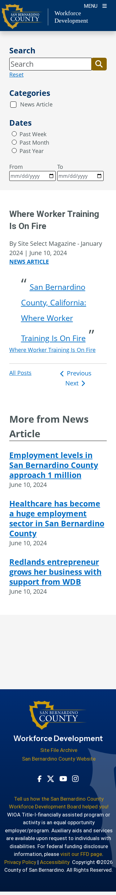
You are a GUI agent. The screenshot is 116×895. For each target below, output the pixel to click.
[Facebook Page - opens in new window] (39, 778)
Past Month (34, 142)
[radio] (14, 133)
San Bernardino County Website (59, 759)
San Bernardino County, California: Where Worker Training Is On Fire (53, 312)
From (16, 166)
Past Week (32, 134)
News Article (36, 104)
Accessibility (55, 862)
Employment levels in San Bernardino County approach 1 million (53, 465)
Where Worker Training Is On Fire (52, 349)
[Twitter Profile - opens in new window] (50, 778)
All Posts (20, 372)
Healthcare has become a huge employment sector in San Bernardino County (56, 518)
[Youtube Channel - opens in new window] (63, 778)
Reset (16, 74)
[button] (99, 64)
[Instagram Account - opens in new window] (75, 778)
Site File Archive (58, 750)
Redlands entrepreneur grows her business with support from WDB (55, 571)
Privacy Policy (20, 862)
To (60, 166)
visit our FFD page (81, 854)
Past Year (31, 151)
